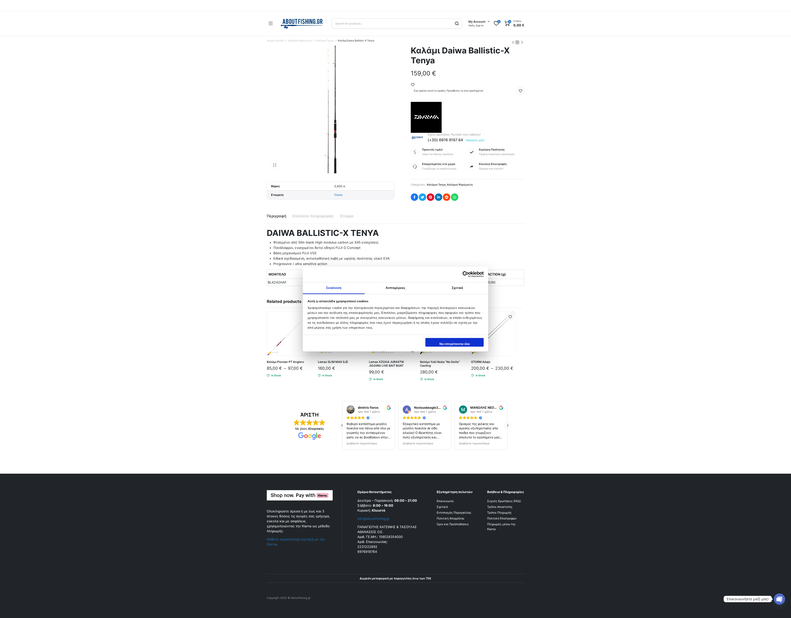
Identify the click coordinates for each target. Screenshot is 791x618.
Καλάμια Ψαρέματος (300, 40)
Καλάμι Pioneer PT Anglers (285, 362)
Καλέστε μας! (475, 140)
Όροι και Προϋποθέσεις (453, 524)
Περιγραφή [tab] (276, 216)
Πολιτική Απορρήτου (450, 518)
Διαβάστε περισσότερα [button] (361, 443)
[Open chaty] (779, 599)
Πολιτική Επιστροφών (502, 518)
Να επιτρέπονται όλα (454, 344)
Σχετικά (442, 507)
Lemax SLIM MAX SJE (333, 362)
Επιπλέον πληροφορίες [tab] (313, 216)
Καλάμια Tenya (325, 40)
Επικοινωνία (445, 501)
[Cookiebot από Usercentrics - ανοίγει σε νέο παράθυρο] (466, 274)
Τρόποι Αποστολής (500, 507)
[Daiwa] (426, 117)
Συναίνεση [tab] (333, 288)
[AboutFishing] (302, 23)
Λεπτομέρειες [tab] (395, 288)
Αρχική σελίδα (275, 40)
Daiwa (338, 195)
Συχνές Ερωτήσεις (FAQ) (504, 501)
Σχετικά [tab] (457, 288)
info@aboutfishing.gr (373, 519)
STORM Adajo (480, 362)
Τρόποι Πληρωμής (499, 512)
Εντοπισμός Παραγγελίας (454, 512)
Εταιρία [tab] (346, 216)
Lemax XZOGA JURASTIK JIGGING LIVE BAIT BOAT (386, 363)
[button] (274, 165)
